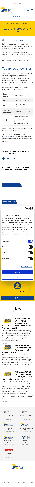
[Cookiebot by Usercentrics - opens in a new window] (25, 208)
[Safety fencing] (17, 40)
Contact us (16, 17)
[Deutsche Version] (17, 3)
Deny (17, 277)
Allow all (17, 272)
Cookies (31, 482)
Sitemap (23, 482)
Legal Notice (5, 482)
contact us (6, 136)
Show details (25, 266)
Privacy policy (15, 482)
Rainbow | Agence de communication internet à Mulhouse (17, 485)
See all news (16, 312)
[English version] (15, 3)
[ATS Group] (6, 10)
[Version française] (20, 3)
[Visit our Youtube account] (17, 479)
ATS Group (17, 466)
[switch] (30, 247)
